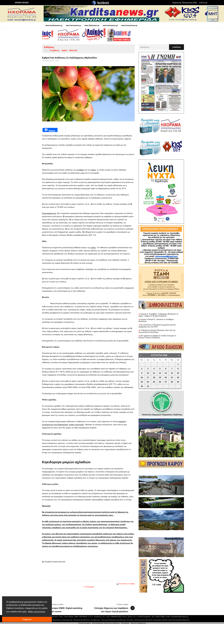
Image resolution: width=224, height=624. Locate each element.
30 (142, 386)
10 (148, 373)
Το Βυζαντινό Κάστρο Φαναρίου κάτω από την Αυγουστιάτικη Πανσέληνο (157, 331)
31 (148, 386)
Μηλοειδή (73, 50)
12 (160, 373)
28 (172, 382)
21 (172, 377)
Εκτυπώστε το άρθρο (127, 584)
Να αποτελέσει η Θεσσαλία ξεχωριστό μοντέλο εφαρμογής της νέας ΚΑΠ (157, 326)
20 (166, 377)
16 (142, 377)
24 (148, 382)
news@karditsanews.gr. (180, 617)
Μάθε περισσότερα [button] (36, 612)
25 (154, 382)
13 (166, 373)
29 (178, 382)
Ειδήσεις (49, 47)
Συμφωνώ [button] (27, 619)
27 (166, 382)
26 (160, 382)
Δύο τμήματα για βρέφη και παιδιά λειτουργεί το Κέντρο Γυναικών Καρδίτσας (157, 337)
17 (148, 377)
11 (154, 373)
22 (178, 377)
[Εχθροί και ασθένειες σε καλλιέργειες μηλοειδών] (88, 94)
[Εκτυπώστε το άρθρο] (117, 584)
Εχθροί (64, 50)
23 (142, 382)
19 (160, 377)
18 (154, 377)
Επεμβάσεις (55, 50)
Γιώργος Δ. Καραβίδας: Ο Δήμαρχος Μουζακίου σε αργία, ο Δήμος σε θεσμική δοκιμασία (158, 315)
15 (178, 373)
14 (172, 373)
